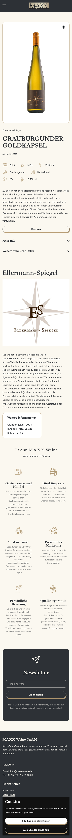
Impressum (8, 790)
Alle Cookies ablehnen (36, 829)
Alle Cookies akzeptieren (36, 821)
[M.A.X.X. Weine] (39, 6)
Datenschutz (9, 794)
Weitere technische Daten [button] (18, 251)
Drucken (36, 229)
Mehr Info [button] (9, 240)
